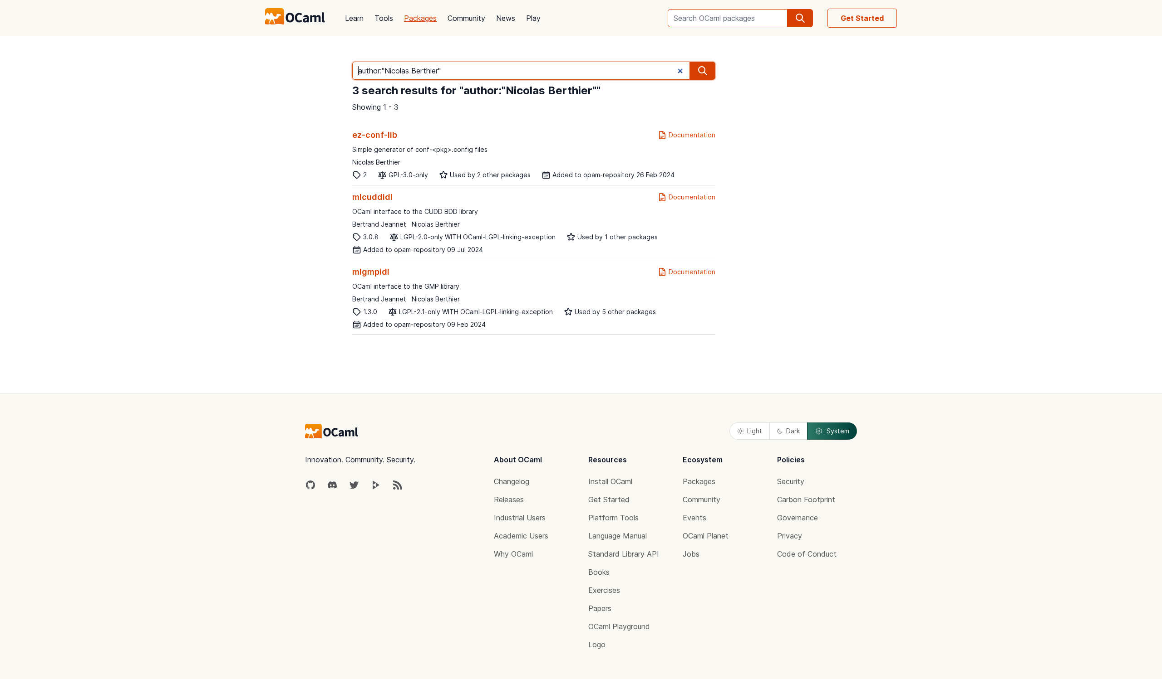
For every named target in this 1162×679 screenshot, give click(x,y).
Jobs (691, 553)
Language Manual (617, 535)
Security (790, 481)
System (838, 431)
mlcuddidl (372, 197)
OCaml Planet (706, 535)
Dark (793, 431)
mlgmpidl (370, 271)
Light (754, 431)
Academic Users (521, 535)
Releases (509, 499)
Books (599, 572)
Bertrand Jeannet (379, 224)
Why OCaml (513, 553)
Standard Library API (623, 553)
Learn (354, 18)
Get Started (862, 18)
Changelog (511, 481)
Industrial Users (520, 517)
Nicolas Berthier (376, 162)
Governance (797, 517)
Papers (599, 608)
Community (466, 18)
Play (533, 18)
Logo (597, 644)
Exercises (604, 590)
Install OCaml (610, 481)
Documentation (692, 135)
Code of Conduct (807, 553)
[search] (800, 18)
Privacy (789, 535)
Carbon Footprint (806, 499)
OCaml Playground (619, 626)
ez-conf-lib (374, 135)
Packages (420, 18)
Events (694, 517)
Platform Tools (613, 517)
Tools (383, 18)
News (505, 18)
